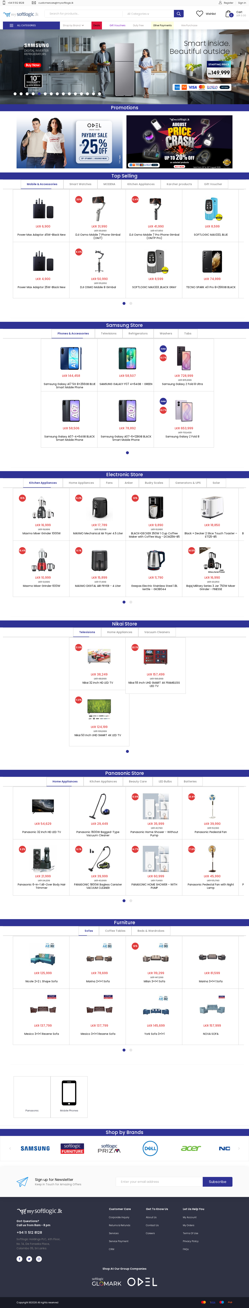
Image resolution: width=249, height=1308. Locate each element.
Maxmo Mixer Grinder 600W (41, 586)
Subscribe (217, 1181)
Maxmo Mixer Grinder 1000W (42, 533)
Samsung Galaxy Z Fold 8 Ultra (182, 384)
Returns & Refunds (119, 1225)
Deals (96, 25)
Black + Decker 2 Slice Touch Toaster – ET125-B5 (211, 535)
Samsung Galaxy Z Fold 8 (182, 436)
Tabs (187, 333)
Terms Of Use (190, 1233)
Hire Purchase (189, 25)
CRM (111, 1249)
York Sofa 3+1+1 (154, 1034)
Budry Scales (154, 483)
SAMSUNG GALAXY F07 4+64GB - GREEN (126, 384)
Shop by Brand (72, 25)
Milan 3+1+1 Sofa (154, 981)
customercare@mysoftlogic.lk (56, 2)
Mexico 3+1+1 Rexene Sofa (41, 1034)
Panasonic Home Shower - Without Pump (154, 833)
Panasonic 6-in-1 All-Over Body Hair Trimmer (42, 886)
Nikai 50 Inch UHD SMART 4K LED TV (98, 735)
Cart (239, 12)
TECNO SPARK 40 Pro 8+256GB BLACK (211, 287)
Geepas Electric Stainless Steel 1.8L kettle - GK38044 (154, 587)
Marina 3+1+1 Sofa (211, 981)
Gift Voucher (213, 184)
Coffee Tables (115, 931)
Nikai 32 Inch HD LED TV (97, 683)
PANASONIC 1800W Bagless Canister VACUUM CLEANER (98, 886)
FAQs (186, 1249)
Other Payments (162, 25)
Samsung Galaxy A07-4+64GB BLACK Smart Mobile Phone (69, 438)
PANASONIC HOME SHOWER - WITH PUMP (154, 886)
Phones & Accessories (73, 333)
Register (228, 2)
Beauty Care (138, 781)
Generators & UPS (188, 483)
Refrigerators (138, 333)
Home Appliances (81, 483)
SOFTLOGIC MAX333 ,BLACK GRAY (154, 287)
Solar (216, 483)
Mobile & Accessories (42, 184)
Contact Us (152, 1225)
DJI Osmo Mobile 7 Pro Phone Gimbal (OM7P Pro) (154, 236)
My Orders (188, 1225)
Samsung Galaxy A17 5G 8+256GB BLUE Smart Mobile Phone (70, 385)
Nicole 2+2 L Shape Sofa (41, 981)
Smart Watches (80, 184)
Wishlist (211, 14)
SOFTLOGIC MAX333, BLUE (211, 235)
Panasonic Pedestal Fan (211, 832)
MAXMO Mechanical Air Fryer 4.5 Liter (98, 533)
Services (114, 1233)
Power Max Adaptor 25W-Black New (41, 287)
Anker (129, 483)
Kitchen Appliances (141, 184)
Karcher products (179, 184)
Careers (150, 1233)
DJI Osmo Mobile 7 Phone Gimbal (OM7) (97, 236)
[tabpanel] (43, 241)
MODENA (109, 184)
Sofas (89, 931)
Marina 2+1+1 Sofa (98, 981)
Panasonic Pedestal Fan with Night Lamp (211, 886)
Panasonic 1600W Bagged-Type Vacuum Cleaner (97, 833)
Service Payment (118, 1241)
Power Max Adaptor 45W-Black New (42, 235)
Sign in (242, 2)
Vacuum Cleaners (157, 632)
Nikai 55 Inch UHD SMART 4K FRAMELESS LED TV (154, 684)
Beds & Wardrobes (151, 931)
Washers (166, 333)
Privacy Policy (191, 1241)
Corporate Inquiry (119, 1217)
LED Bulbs (165, 781)
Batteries (190, 781)
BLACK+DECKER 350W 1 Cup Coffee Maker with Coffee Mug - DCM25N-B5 (154, 535)
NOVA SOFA (210, 1034)
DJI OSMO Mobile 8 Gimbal (98, 287)
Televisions (109, 333)
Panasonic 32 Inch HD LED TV (41, 832)
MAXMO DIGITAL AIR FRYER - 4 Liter (98, 586)
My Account (189, 1217)
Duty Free (138, 25)
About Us (151, 1217)
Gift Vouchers (117, 25)
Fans (109, 483)
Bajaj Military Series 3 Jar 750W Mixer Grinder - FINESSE (210, 587)
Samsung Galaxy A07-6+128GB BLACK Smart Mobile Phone (126, 438)
